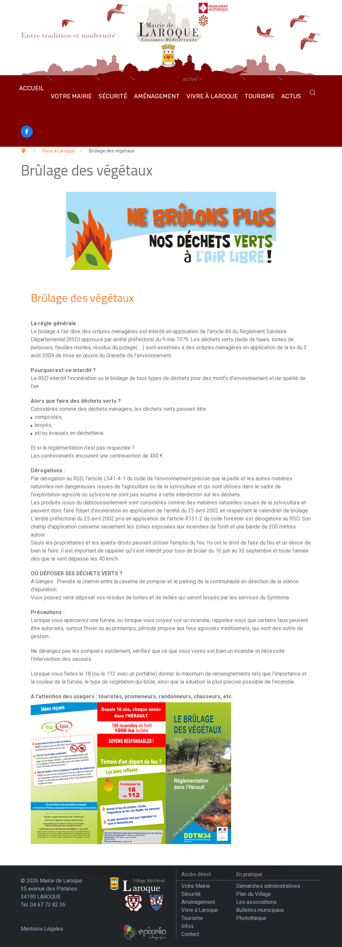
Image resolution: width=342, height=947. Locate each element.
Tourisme (259, 96)
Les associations (256, 902)
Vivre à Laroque (212, 96)
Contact (190, 934)
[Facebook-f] (27, 132)
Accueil (31, 88)
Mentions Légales (42, 929)
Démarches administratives (268, 886)
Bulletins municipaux (260, 910)
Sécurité (113, 96)
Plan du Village (253, 894)
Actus (291, 96)
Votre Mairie (71, 96)
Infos (187, 926)
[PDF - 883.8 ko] (131, 772)
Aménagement (157, 96)
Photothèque (251, 918)
